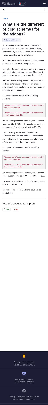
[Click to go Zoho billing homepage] (7, 4)
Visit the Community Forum (23, 364)
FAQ (13, 4)
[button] (20, 4)
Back (6, 18)
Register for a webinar (23, 382)
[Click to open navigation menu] (4, 9)
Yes (7, 209)
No (16, 209)
